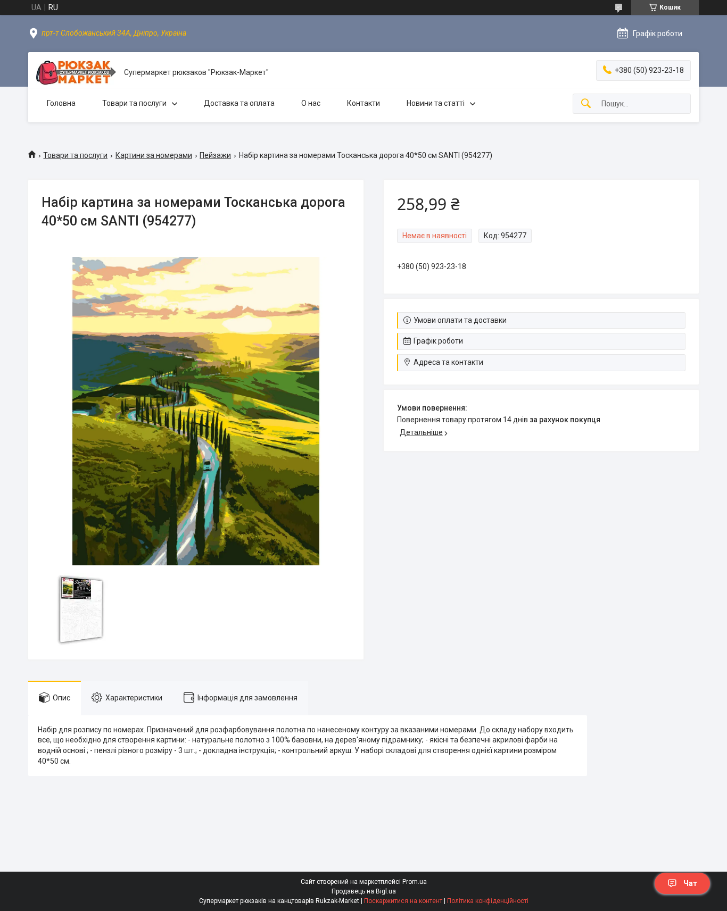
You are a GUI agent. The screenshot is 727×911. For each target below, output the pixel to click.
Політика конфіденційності (487, 901)
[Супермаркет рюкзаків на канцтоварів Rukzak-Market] (76, 72)
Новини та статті (436, 103)
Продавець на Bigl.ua (364, 891)
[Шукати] (586, 104)
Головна (61, 103)
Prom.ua (414, 881)
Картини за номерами (153, 155)
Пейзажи (215, 155)
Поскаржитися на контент (403, 901)
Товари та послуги (134, 103)
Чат (690, 883)
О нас (310, 103)
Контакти (363, 103)
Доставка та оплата (239, 103)
